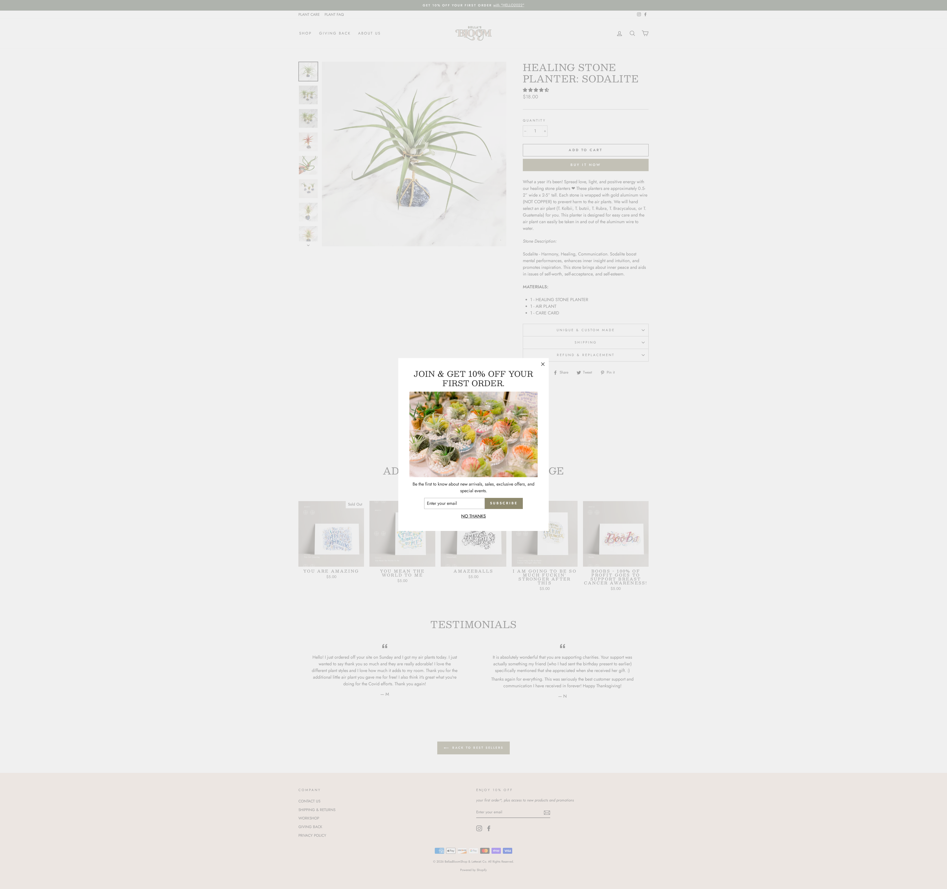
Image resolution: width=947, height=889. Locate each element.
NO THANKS (473, 516)
